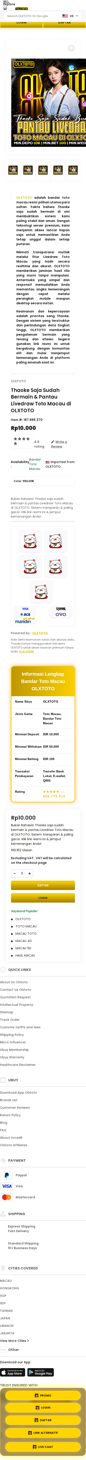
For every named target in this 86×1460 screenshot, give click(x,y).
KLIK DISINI (26, 651)
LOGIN (21, 22)
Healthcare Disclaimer (18, 1065)
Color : (24, 481)
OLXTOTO (24, 197)
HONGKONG (9, 1288)
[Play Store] (40, 1373)
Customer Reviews (15, 1107)
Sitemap (6, 1012)
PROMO (45, 1396)
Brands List (8, 1100)
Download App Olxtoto (18, 1092)
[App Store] (13, 1373)
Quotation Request (15, 997)
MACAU (6, 1280)
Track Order (10, 1019)
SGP (3, 1296)
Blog (3, 1122)
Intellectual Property (16, 1004)
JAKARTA (7, 1333)
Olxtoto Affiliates (13, 1145)
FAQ (3, 1130)
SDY (3, 1303)
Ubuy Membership (14, 1050)
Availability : (20, 464)
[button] (71, 48)
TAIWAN (6, 1311)
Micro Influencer (13, 1042)
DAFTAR (64, 22)
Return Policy (10, 1115)
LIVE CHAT (45, 1445)
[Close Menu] (5, 9)
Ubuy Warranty (12, 1057)
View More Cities (13, 1341)
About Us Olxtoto (14, 982)
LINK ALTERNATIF (46, 1433)
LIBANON (6, 1326)
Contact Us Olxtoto (15, 989)
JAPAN (5, 1318)
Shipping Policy (12, 1035)
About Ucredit (11, 1137)
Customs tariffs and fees (20, 1027)
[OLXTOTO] (21, 8)
